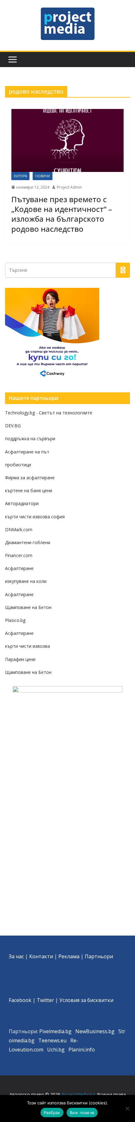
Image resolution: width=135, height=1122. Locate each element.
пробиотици (18, 465)
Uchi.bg (56, 1049)
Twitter (45, 1000)
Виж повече (82, 1112)
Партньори (99, 956)
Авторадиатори (22, 503)
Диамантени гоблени (27, 542)
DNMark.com (18, 530)
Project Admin (69, 187)
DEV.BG (13, 426)
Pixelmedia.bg (55, 1031)
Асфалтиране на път (27, 452)
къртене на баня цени (28, 490)
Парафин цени (20, 659)
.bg (31, 1040)
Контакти (41, 956)
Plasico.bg (15, 620)
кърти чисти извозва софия (35, 517)
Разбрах (52, 1112)
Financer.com (18, 555)
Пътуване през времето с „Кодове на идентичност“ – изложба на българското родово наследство (61, 214)
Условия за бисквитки (86, 1000)
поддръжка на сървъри (30, 438)
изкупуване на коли (25, 581)
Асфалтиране (19, 568)
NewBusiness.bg (95, 1031)
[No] (127, 1108)
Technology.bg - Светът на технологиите (48, 413)
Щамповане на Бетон (28, 607)
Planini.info (81, 1049)
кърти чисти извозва (27, 646)
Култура (20, 176)
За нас (16, 956)
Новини (42, 176)
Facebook (20, 1000)
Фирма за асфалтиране (30, 478)
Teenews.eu (52, 1040)
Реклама (68, 956)
